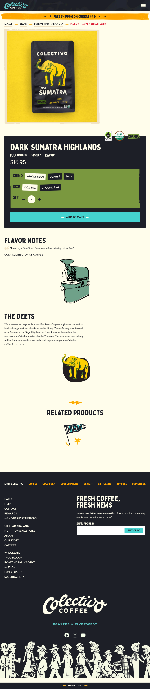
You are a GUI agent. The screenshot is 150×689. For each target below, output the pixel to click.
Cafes (8, 499)
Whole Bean (35, 176)
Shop (23, 24)
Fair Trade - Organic (48, 24)
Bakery (88, 484)
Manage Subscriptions (20, 518)
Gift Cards (104, 484)
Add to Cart (75, 685)
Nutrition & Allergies (19, 531)
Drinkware (139, 484)
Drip (69, 177)
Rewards (10, 513)
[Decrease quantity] (23, 199)
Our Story (11, 540)
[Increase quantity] (39, 199)
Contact (10, 509)
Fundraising (13, 572)
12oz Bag (30, 187)
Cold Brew (48, 484)
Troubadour (13, 558)
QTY (16, 197)
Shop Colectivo (13, 484)
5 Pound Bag (50, 187)
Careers (10, 545)
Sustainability (14, 577)
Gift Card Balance (17, 526)
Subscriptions (69, 484)
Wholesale (12, 553)
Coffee (33, 484)
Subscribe (134, 530)
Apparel (121, 484)
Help (7, 504)
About (8, 536)
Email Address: (85, 524)
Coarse (55, 176)
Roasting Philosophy (19, 562)
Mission (10, 567)
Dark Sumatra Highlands (88, 24)
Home (8, 24)
